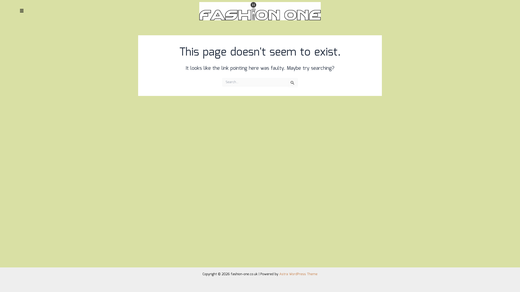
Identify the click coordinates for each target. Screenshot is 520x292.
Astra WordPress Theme (298, 274)
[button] (95, 11)
